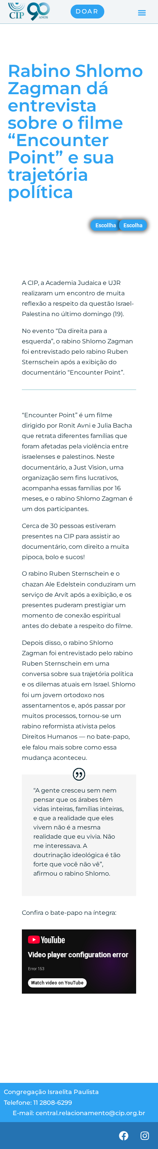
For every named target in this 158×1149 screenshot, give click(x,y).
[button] (142, 12)
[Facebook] (123, 1135)
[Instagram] (144, 1135)
